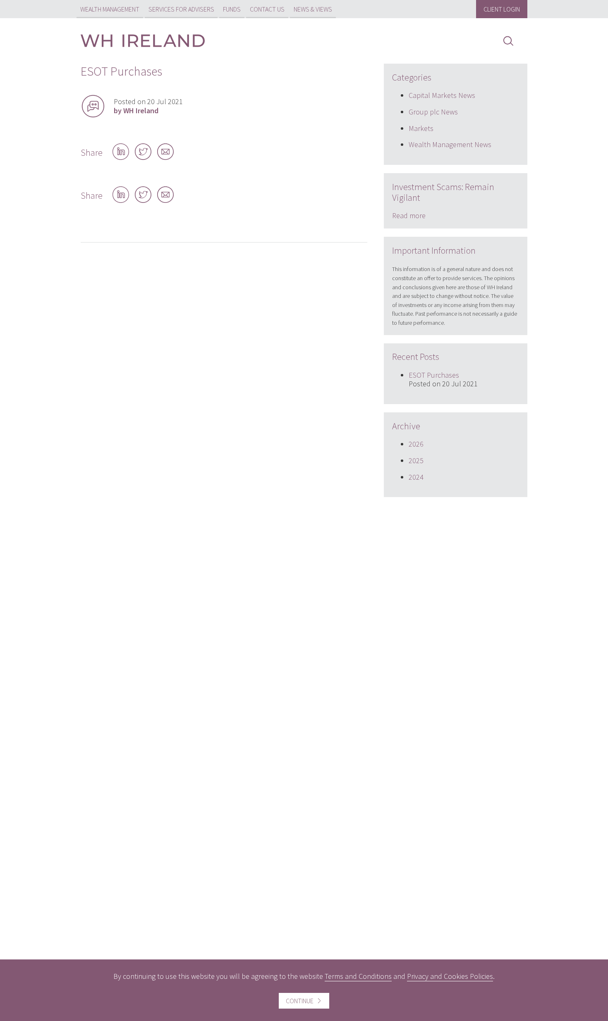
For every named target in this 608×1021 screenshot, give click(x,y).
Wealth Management (109, 9)
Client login (502, 9)
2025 (416, 460)
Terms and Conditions (358, 976)
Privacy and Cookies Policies (450, 976)
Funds (232, 9)
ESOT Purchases (434, 375)
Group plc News (433, 112)
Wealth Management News (450, 144)
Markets (421, 128)
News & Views (313, 9)
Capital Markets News (442, 95)
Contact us (267, 9)
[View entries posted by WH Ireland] (93, 106)
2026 (416, 444)
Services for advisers (181, 9)
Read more (409, 215)
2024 (416, 477)
